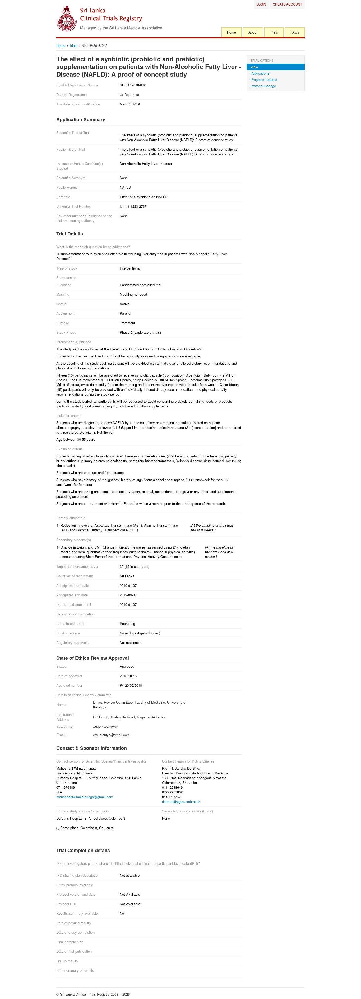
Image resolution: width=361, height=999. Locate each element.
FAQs (294, 32)
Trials (274, 32)
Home (231, 32)
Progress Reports (264, 79)
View (254, 66)
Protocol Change (263, 85)
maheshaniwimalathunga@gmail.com (84, 796)
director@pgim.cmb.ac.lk (181, 801)
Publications (260, 73)
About (252, 32)
